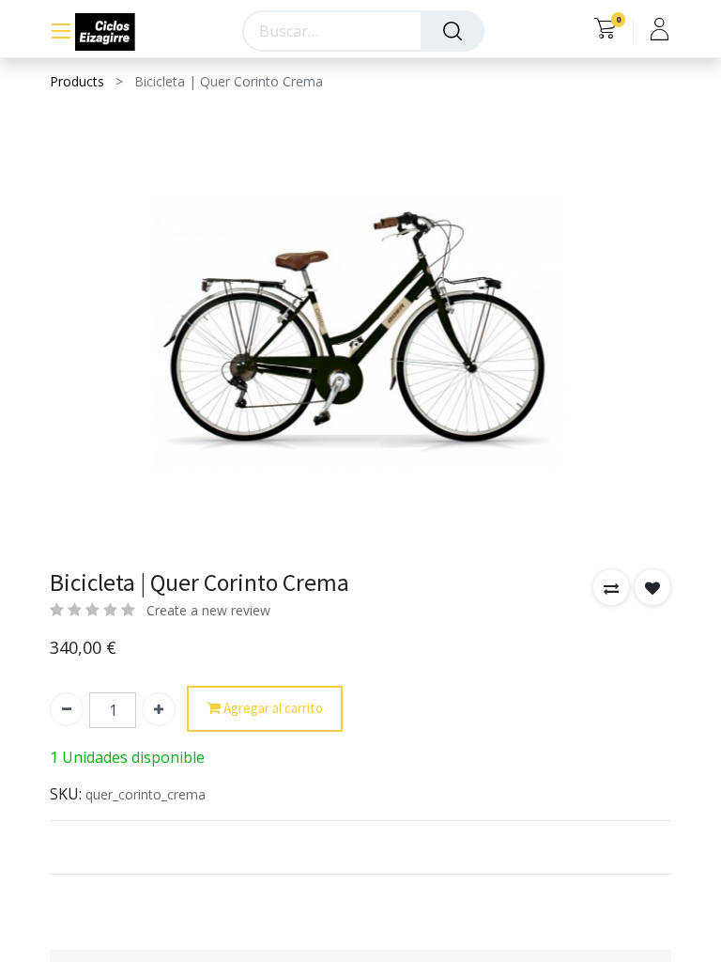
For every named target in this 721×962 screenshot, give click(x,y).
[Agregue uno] (159, 709)
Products (77, 81)
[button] (611, 587)
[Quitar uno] (67, 709)
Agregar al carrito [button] (272, 708)
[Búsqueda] (452, 31)
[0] (605, 31)
